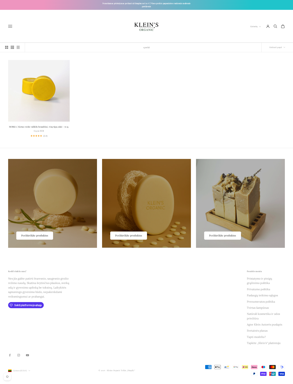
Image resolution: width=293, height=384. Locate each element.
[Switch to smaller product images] (12, 47)
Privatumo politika (258, 289)
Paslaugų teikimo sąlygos (262, 295)
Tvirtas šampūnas (258, 307)
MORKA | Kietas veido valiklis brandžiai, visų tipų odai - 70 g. (39, 126)
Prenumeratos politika (261, 301)
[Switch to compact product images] (18, 47)
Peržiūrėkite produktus (34, 235)
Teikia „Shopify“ (128, 370)
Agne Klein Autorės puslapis (264, 324)
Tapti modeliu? (256, 337)
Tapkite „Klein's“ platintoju (264, 343)
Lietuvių (253, 26)
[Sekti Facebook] (10, 355)
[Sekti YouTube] (27, 355)
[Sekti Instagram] (18, 355)
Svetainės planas (257, 330)
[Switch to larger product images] (6, 47)
